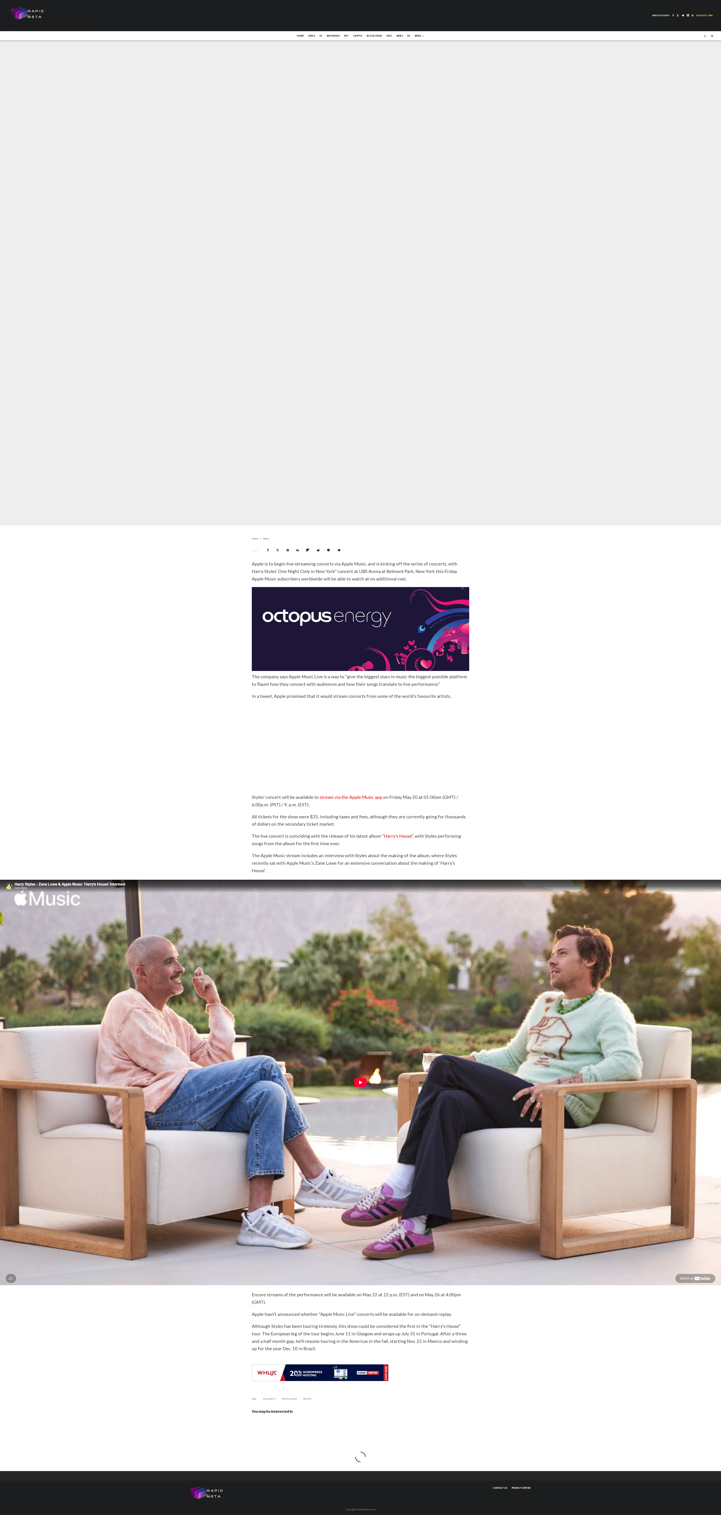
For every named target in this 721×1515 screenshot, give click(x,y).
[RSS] (692, 15)
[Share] (268, 550)
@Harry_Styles (349, 736)
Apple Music (290, 1399)
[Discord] (687, 15)
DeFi (389, 36)
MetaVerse (333, 36)
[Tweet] (277, 550)
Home (300, 36)
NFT (346, 36)
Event (308, 1399)
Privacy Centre (521, 1488)
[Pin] (288, 550)
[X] (677, 15)
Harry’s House (398, 836)
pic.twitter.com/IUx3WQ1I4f (349, 756)
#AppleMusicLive (363, 723)
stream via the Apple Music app (351, 797)
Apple (311, 36)
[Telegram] (682, 15)
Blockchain (374, 36)
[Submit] (318, 550)
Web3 (399, 36)
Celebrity (270, 1399)
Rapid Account (661, 15)
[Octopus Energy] (360, 669)
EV (321, 36)
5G (408, 36)
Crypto (357, 36)
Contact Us (500, 1488)
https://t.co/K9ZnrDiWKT (373, 750)
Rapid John (199, 518)
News (418, 36)
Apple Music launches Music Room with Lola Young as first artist (293, 1422)
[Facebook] (673, 15)
